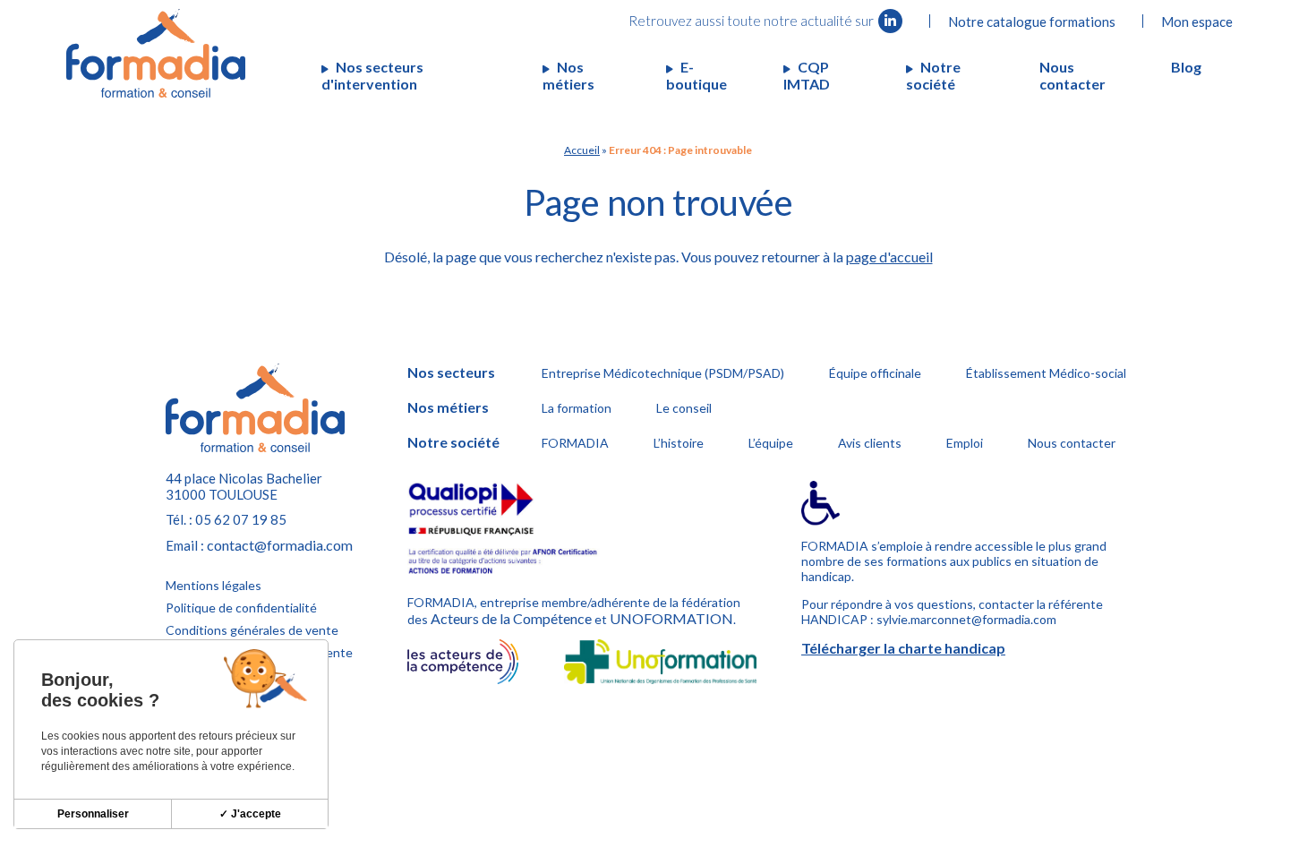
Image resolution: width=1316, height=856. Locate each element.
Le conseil (684, 407)
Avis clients (870, 442)
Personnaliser (93, 814)
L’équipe (770, 442)
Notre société (933, 75)
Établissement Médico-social (1046, 373)
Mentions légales (213, 585)
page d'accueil (889, 256)
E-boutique (696, 75)
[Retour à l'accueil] (155, 53)
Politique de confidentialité (241, 607)
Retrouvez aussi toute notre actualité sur (752, 21)
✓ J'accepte (250, 814)
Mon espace (1197, 21)
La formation (576, 407)
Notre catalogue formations (1031, 21)
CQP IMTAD (806, 75)
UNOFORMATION (671, 618)
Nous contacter (1072, 75)
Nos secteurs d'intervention (372, 75)
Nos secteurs (451, 372)
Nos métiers (568, 75)
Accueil (582, 150)
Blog (1186, 66)
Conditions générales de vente (252, 630)
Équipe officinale (875, 373)
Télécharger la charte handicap (903, 647)
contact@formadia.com (280, 544)
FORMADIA (575, 442)
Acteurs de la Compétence (511, 618)
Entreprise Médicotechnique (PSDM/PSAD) (663, 373)
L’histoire (679, 442)
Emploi (964, 442)
